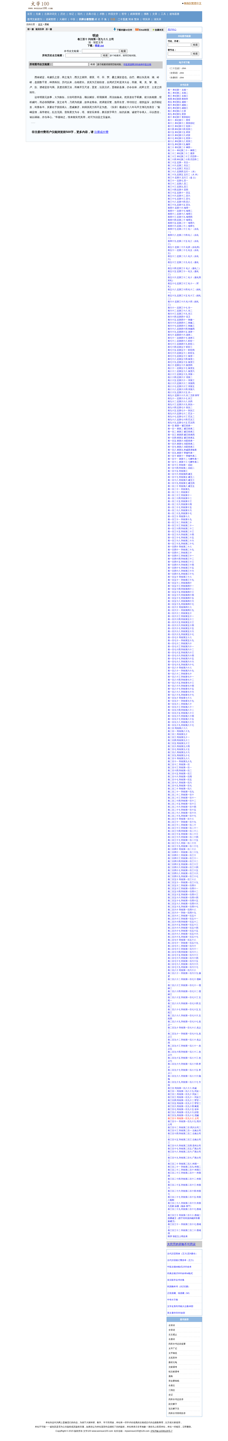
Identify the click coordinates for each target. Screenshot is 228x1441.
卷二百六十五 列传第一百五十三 (183, 925)
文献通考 (173, 1367)
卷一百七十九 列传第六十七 (181, 664)
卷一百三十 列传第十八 (179, 516)
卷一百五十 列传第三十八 (180, 577)
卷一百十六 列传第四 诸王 (180, 474)
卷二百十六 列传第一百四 (180, 776)
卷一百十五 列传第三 (178, 471)
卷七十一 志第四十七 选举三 (181, 338)
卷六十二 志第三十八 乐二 (180, 310)
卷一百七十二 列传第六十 (180, 643)
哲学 (124, 13)
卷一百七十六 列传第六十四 (181, 655)
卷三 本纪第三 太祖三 (178, 96)
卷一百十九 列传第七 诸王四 (181, 483)
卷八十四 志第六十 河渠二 (180, 377)
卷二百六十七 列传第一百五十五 (183, 931)
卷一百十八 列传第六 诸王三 (181, 480)
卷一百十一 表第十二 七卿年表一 (183, 459)
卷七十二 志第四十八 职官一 (181, 341)
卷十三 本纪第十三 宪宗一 (180, 126)
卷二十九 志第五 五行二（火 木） (183, 174)
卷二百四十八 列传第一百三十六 (183, 873)
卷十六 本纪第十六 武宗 (179, 135)
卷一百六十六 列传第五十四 (181, 625)
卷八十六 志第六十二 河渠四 (181, 383)
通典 (171, 1376)
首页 (29, 13)
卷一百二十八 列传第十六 (180, 510)
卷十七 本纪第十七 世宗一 (180, 138)
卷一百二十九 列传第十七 (180, 513)
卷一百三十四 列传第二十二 (181, 528)
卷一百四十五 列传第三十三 (181, 562)
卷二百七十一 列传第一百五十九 (183, 943)
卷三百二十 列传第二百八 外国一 (183, 1164)
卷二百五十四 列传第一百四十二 (183, 891)
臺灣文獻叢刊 (34, 19)
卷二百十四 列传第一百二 (180, 770)
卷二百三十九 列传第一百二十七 (183, 846)
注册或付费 (101, 131)
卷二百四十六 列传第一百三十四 (183, 867)
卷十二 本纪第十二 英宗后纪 (181, 123)
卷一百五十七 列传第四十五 (181, 598)
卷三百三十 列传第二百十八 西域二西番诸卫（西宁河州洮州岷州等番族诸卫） (184, 1218)
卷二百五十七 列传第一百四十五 (183, 900)
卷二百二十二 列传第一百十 (181, 794)
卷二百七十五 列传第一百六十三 (183, 955)
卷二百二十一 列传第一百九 (181, 791)
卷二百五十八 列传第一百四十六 (183, 903)
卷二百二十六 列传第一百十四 (182, 807)
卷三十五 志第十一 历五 (179, 192)
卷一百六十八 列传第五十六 (181, 631)
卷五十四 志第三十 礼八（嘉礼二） (184, 268)
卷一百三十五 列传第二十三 (181, 531)
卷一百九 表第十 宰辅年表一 (181, 453)
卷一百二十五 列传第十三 (180, 501)
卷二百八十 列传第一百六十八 (182, 970)
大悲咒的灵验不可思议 (181, 1244)
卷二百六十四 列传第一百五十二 (183, 922)
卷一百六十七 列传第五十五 (181, 628)
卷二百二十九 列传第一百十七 (182, 816)
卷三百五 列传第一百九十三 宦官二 (184, 1103)
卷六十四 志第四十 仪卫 (179, 316)
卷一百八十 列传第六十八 (180, 667)
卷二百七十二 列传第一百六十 (182, 946)
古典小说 (91, 13)
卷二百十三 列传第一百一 (180, 767)
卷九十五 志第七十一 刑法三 (181, 410)
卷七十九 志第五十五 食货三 (181, 362)
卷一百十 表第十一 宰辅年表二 (182, 456)
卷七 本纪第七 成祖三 (178, 108)
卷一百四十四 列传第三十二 (181, 559)
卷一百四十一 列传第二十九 (181, 549)
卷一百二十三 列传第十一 (180, 495)
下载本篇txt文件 (124, 30)
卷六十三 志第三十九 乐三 (180, 313)
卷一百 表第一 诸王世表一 (180, 425)
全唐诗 (172, 1339)
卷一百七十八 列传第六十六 (181, 661)
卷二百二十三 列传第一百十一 (182, 797)
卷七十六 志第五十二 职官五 (181, 353)
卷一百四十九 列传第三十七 (181, 574)
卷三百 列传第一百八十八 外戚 (182, 1088)
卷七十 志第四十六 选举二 (180, 335)
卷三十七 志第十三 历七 (179, 199)
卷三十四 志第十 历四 (178, 189)
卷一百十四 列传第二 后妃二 (181, 468)
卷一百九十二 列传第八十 (180, 704)
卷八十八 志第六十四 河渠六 (181, 389)
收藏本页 (159, 30)
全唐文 (172, 1385)
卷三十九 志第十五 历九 (179, 205)
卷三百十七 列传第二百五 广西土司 (184, 1148)
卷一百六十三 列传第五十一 (181, 616)
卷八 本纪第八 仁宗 (177, 111)
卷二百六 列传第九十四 (179, 746)
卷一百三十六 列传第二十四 (181, 534)
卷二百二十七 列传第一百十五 (182, 810)
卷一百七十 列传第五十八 (180, 637)
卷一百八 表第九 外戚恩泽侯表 (182, 450)
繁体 (136, 19)
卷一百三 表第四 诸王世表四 (181, 434)
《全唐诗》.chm (176, 77)
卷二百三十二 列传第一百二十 (182, 825)
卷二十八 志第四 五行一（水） (182, 171)
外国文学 (113, 13)
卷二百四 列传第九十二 (179, 740)
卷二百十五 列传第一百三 (180, 773)
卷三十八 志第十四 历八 (179, 202)
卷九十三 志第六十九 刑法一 (181, 404)
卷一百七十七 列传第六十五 (181, 658)
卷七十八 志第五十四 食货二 (181, 359)
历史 (62, 13)
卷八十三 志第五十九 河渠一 (181, 374)
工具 (163, 13)
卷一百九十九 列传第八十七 (181, 725)
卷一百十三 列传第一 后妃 (180, 465)
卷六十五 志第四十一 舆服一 (181, 320)
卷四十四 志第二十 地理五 (180, 220)
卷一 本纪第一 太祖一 (178, 90)
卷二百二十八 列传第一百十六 (182, 813)
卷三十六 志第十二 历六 (179, 195)
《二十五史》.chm (177, 68)
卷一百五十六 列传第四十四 (181, 595)
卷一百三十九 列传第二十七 (181, 543)
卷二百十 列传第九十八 (179, 758)
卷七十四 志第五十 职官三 (180, 347)
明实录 (146, 19)
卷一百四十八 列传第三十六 (181, 571)
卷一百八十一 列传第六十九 (181, 670)
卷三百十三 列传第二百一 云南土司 (184, 1130)
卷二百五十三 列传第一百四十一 (183, 888)
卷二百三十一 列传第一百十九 (182, 822)
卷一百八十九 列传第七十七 (181, 695)
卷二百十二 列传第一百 (179, 764)
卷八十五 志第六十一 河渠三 (181, 380)
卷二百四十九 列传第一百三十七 (183, 876)
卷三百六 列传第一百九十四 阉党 (183, 1106)
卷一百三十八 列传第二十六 (181, 540)
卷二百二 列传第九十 (178, 734)
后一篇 (49, 29)
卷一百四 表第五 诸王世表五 (181, 437)
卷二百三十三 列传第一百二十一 (183, 828)
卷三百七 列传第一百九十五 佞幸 (183, 1109)
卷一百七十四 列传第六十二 (181, 649)
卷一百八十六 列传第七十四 (181, 686)
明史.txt (99, 45)
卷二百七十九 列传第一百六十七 (183, 967)
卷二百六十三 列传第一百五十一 (183, 918)
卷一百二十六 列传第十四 (180, 504)
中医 (72, 19)
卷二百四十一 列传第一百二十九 (183, 852)
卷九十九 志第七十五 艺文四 (181, 422)
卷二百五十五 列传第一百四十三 (183, 894)
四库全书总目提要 (177, 1344)
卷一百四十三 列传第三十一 (181, 555)
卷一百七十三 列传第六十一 (181, 646)
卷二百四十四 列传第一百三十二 (183, 861)
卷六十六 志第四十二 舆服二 (181, 323)
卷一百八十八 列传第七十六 (181, 692)
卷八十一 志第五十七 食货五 (181, 368)
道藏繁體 (51, 19)
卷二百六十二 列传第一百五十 (182, 915)
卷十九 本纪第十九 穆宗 (179, 144)
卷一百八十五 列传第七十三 (181, 683)
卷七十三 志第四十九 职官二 (181, 344)
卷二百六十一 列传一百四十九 (182, 912)
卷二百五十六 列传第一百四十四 (183, 897)
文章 (154, 13)
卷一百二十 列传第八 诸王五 (181, 486)
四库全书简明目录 (177, 1413)
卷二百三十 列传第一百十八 (181, 819)
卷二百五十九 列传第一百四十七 (183, 906)
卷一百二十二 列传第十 (179, 492)
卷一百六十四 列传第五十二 (181, 619)
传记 (71, 13)
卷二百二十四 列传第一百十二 (182, 801)
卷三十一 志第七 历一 (178, 180)
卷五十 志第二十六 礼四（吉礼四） (184, 247)
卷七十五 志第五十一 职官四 (181, 350)
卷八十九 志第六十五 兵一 (180, 392)
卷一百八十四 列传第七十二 (181, 680)
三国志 (172, 1390)
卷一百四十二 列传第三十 (180, 552)
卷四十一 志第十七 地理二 (180, 211)
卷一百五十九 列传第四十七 (181, 604)
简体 (130, 19)
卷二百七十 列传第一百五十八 (182, 940)
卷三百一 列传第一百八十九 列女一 (184, 1091)
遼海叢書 (174, 13)
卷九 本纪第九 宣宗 (177, 114)
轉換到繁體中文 (192, 3)
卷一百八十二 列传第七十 (180, 673)
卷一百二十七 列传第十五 (180, 507)
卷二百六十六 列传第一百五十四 (183, 928)
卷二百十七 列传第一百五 (180, 779)
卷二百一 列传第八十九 (179, 731)
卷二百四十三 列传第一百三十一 (183, 858)
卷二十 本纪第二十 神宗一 (180, 147)
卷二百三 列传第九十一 (179, 737)
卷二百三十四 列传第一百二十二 (183, 831)
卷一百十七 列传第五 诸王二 (181, 477)
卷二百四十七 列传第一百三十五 (183, 870)
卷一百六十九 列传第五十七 (181, 634)
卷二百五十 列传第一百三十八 (182, 879)
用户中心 (172, 29)
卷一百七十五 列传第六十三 (181, 652)
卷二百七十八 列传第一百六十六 (183, 964)
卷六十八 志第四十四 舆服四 (181, 329)
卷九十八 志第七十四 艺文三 (181, 419)
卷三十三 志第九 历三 (178, 186)
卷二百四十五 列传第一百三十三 (183, 864)
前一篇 (30, 29)
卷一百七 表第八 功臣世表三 (181, 447)
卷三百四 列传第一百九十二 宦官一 (184, 1100)
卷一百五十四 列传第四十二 (181, 589)
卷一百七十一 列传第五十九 (181, 640)
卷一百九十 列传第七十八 (180, 698)
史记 (171, 1394)
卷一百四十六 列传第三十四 (181, 565)
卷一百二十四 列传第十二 (180, 498)
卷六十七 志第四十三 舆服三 (181, 326)
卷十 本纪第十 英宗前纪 (179, 117)
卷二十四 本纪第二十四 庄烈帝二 (183, 159)
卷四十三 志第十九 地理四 (180, 217)
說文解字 (173, 1404)
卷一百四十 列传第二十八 (180, 546)
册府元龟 (173, 1362)
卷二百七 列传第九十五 (179, 749)
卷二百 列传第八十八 (178, 728)
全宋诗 (172, 1325)
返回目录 (39, 29)
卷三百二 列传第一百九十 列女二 (183, 1094)
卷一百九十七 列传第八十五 (181, 719)
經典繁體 (135, 13)
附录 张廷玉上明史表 (178, 1236)
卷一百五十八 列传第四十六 (181, 601)
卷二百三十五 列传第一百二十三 (183, 834)
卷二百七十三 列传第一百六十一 (183, 949)
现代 (79, 13)
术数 (102, 13)
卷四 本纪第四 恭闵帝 (178, 99)
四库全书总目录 (176, 1399)
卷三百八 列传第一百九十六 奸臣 (183, 1112)
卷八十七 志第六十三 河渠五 (181, 386)
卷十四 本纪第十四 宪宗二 (180, 129)
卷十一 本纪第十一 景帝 (179, 120)
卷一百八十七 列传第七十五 (181, 689)
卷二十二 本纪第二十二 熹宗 (181, 153)
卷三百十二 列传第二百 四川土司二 (184, 1127)
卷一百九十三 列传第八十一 (181, 707)
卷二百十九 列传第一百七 (180, 785)
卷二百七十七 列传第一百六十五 (183, 961)
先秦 (38, 13)
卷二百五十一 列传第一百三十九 (183, 882)
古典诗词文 (50, 13)
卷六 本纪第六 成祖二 (178, 105)
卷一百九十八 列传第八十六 (181, 722)
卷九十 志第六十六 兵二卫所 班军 (183, 395)
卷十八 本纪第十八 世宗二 (180, 141)
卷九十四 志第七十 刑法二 (180, 407)
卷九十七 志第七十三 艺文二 (181, 416)
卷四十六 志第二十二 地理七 (181, 226)
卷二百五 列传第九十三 (179, 743)
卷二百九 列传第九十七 (179, 755)
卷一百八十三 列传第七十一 (181, 676)
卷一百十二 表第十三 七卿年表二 (183, 462)
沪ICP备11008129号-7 (161, 1431)
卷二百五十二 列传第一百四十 (182, 885)
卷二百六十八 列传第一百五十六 (183, 934)
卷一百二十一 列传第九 (179, 489)
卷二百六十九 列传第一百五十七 (183, 937)
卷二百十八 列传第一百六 (180, 782)
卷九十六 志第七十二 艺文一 (181, 413)
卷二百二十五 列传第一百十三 (182, 804)
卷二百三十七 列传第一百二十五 (183, 840)
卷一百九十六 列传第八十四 (181, 716)
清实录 (157, 19)
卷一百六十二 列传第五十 (180, 613)
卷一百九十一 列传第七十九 (181, 701)
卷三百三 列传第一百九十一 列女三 (184, 1097)
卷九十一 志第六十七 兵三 (180, 398)
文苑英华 (173, 1357)
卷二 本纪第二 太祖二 (178, 93)
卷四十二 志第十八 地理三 (180, 214)
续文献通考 (174, 1371)
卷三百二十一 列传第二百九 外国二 (184, 1167)
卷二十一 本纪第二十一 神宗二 (182, 150)
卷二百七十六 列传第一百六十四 (183, 958)
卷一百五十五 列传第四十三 (181, 592)
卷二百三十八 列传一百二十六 (182, 843)
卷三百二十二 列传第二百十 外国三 (184, 1170)
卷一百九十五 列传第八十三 (181, 713)
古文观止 (173, 1334)
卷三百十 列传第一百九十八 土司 (183, 1118)
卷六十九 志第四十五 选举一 (181, 332)
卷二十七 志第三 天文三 (179, 168)
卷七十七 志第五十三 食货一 (181, 356)
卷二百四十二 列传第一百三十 (182, 855)
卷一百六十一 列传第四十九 (181, 610)
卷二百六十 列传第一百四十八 (182, 909)
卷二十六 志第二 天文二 (179, 165)
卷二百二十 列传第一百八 (180, 788)
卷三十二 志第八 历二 (178, 183)
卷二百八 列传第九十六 (179, 752)
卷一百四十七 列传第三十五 (181, 568)
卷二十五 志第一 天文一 (179, 162)
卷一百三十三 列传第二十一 (181, 525)
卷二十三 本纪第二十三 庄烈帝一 (183, 156)
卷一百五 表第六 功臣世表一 (181, 441)
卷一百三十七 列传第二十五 (181, 537)
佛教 (146, 13)
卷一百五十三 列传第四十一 (181, 586)
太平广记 (173, 1348)
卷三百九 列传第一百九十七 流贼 (183, 1115)
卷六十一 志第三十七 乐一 (180, 307)
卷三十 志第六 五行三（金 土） (182, 177)
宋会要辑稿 (174, 1381)
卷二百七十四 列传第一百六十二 (183, 952)
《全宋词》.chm (176, 73)
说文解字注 (174, 1408)
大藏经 (63, 19)
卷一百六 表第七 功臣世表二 (181, 444)
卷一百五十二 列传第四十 (180, 583)
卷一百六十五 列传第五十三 (181, 622)
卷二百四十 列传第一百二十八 (182, 849)
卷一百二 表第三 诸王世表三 (181, 431)
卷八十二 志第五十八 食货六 (181, 371)
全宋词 (172, 1330)
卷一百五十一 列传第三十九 (181, 580)
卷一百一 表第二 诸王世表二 (181, 428)
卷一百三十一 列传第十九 (180, 519)
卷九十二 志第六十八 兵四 (180, 401)
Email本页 (144, 30)
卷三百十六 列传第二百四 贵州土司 (184, 1145)
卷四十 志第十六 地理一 (179, 208)
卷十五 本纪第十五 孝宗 (179, 132)
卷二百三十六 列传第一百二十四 (183, 837)
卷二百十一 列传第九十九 (180, 761)
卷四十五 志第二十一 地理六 (181, 223)
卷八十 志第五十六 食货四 (180, 365)
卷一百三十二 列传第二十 (180, 522)
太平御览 (173, 1353)
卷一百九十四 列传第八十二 (181, 710)
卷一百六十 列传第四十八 (180, 607)
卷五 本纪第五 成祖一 (178, 102)
